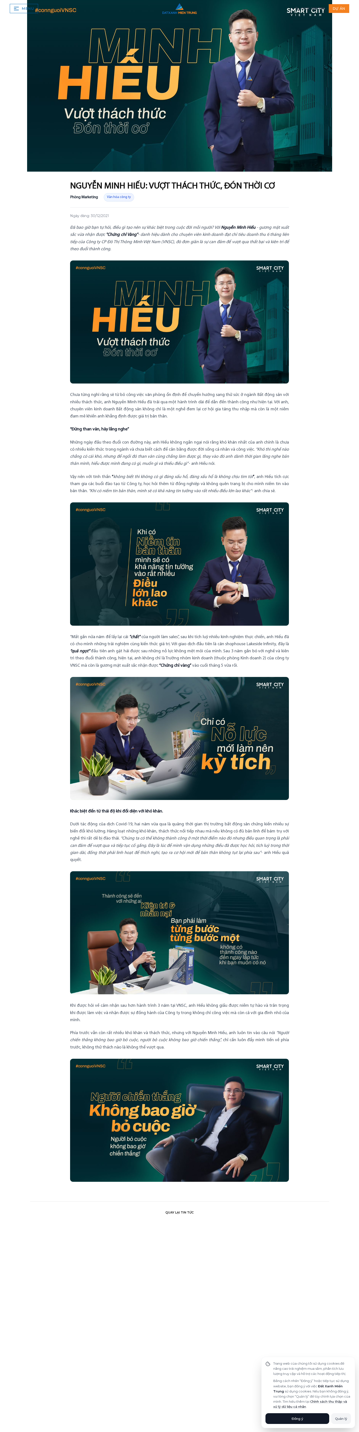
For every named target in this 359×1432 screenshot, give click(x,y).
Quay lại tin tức (179, 1212)
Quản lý (341, 1419)
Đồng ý (297, 1419)
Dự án (339, 8)
